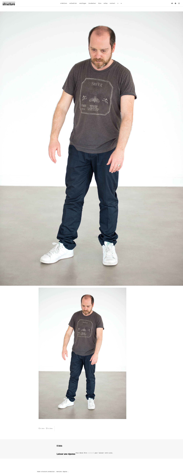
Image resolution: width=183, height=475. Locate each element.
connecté (91, 453)
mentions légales (62, 471)
